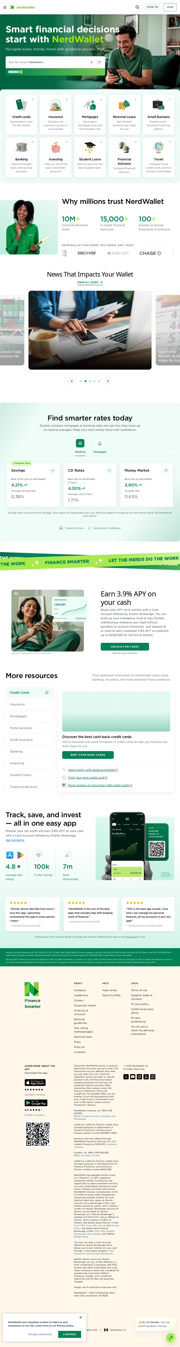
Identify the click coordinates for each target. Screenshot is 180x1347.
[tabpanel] (116, 739)
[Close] (175, 1318)
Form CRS (79, 1225)
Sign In (152, 7)
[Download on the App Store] (9, 855)
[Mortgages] (100, 443)
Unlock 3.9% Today (125, 646)
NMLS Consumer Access (87, 1116)
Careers (79, 1000)
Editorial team (83, 1036)
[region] (90, 338)
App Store (131, 937)
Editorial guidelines (80, 1021)
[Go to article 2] (85, 381)
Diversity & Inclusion (81, 1012)
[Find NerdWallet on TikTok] (152, 1076)
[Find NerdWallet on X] (126, 1076)
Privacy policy (140, 1004)
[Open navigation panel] (5, 7)
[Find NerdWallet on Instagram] (139, 1076)
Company (80, 990)
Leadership (81, 995)
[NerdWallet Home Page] (22, 7)
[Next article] (108, 381)
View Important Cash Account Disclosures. (94, 1252)
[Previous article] (72, 381)
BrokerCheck (81, 1236)
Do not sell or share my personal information (142, 1030)
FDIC (48, 512)
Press (77, 1041)
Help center (109, 990)
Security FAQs (111, 995)
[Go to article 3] (90, 381)
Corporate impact (85, 1005)
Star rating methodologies (83, 1030)
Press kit (79, 1047)
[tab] (30, 692)
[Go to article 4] (94, 381)
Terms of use (139, 990)
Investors (80, 1052)
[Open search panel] (138, 7)
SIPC (96, 1217)
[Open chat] (171, 1338)
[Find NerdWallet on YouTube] (132, 1076)
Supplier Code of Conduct (141, 997)
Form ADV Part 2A (96, 1225)
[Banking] (80, 443)
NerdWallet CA (118, 1330)
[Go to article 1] (81, 381)
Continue (69, 1334)
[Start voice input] (91, 62)
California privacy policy (142, 1011)
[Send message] (99, 62)
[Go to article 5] (99, 381)
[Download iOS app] (35, 1082)
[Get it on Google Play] (20, 855)
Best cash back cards (88, 754)
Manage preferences (40, 1334)
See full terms (15, 840)
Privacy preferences (138, 1019)
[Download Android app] (36, 1102)
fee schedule (93, 1234)
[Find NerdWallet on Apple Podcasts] (146, 1076)
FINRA (89, 1217)
